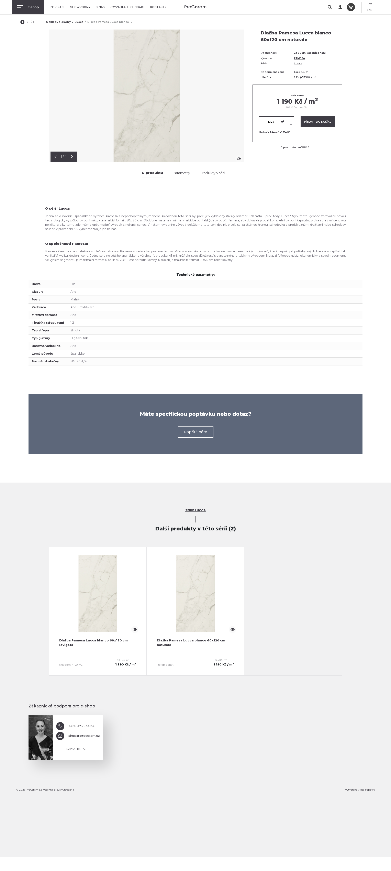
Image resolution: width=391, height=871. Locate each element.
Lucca (79, 21)
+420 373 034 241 (82, 726)
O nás (100, 7)
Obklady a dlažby (58, 21)
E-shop (33, 7)
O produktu (152, 173)
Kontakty (158, 7)
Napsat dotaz (76, 748)
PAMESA (299, 58)
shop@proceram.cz (84, 736)
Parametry (181, 173)
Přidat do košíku (318, 121)
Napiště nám (195, 432)
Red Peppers (367, 789)
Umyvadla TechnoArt (127, 7)
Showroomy (80, 7)
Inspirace (57, 7)
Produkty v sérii (212, 173)
